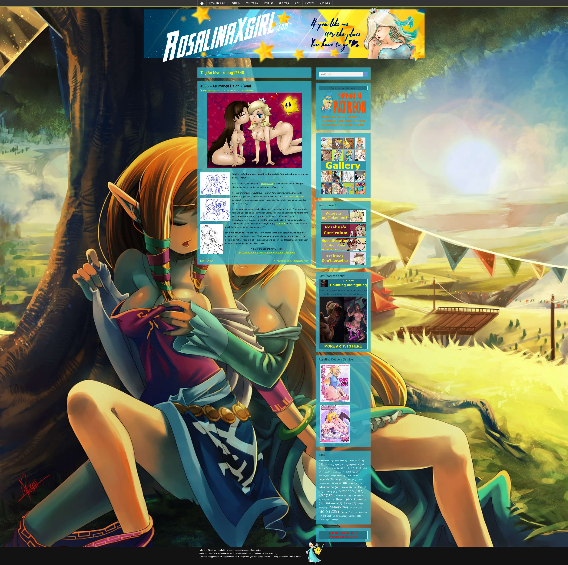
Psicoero (334, 503)
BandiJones (341, 461)
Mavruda (355, 483)
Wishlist (268, 3)
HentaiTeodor (338, 472)
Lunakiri (338, 483)
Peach (344, 499)
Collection (252, 3)
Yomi (306, 261)
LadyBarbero (338, 476)
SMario (339, 507)
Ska (360, 504)
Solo (329, 511)
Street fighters (360, 512)
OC (326, 495)
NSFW (206, 261)
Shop (297, 3)
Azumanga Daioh (284, 261)
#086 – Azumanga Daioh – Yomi (225, 86)
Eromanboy (337, 468)
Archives (325, 3)
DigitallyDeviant (354, 464)
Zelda (334, 520)
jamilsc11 (352, 471)
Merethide (349, 487)
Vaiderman (340, 516)
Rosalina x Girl (217, 3)
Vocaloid (324, 520)
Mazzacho (330, 487)
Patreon (309, 3)
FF (351, 468)
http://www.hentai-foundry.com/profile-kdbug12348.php (266, 252)
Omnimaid (343, 495)
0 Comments (247, 91)
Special (346, 512)
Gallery (236, 3)
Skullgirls (323, 508)
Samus (350, 503)
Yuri (211, 261)
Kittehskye (324, 476)
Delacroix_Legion (334, 464)
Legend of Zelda (346, 479)
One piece (358, 496)
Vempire (355, 516)
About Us (284, 3)
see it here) (280, 223)
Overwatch (326, 500)
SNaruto (356, 508)
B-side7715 (326, 461)
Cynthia (353, 461)
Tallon (325, 515)
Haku (327, 472)
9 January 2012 (231, 91)
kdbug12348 (267, 183)
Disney (323, 468)
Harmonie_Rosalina (211, 91)
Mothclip (331, 491)
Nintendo (351, 491)
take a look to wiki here (293, 196)
